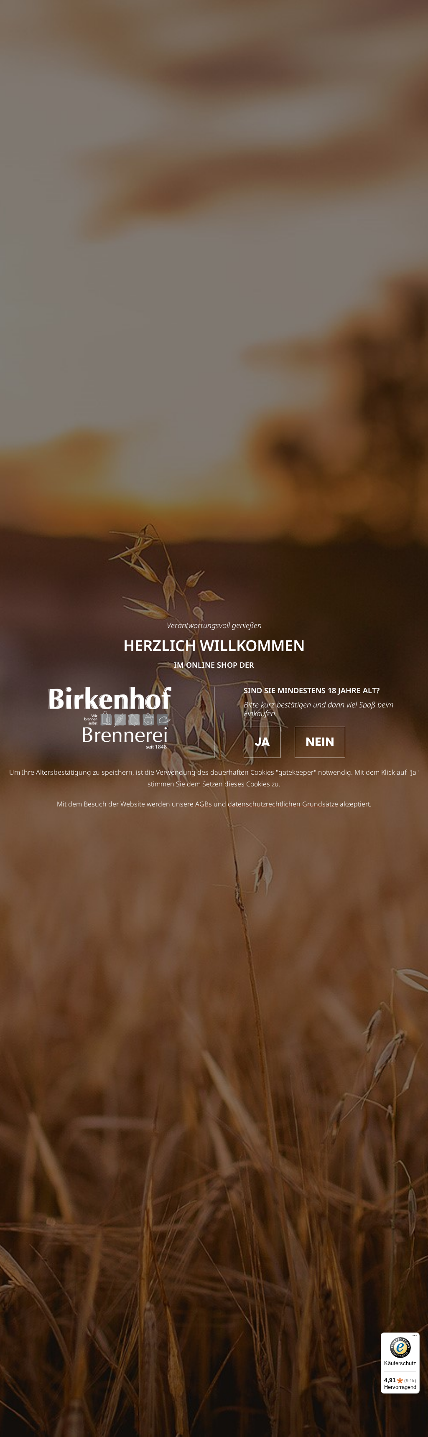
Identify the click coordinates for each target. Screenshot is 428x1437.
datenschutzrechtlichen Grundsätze (283, 804)
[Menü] (415, 1338)
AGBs (203, 804)
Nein (320, 742)
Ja (262, 742)
